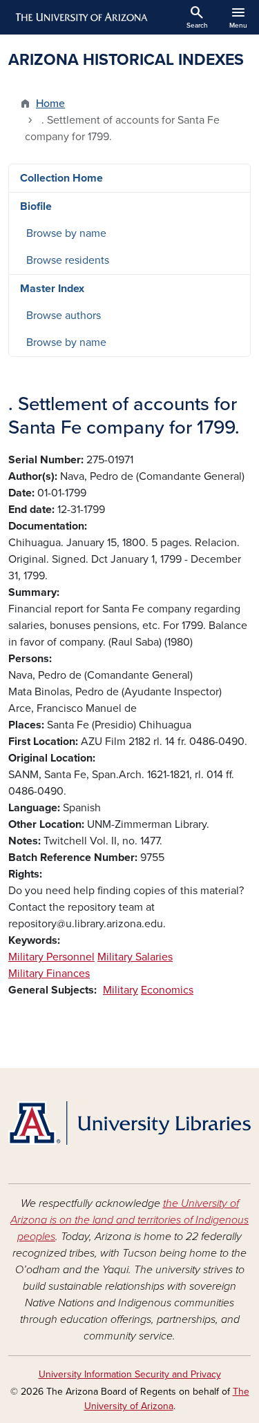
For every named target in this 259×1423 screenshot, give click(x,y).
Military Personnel (51, 957)
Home (50, 103)
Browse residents (67, 260)
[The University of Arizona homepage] (80, 17)
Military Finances (49, 973)
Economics (167, 990)
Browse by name (66, 233)
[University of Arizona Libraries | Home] (129, 1123)
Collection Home (61, 178)
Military (120, 990)
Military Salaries (135, 957)
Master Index (52, 289)
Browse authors (63, 315)
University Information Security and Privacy (130, 1374)
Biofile (36, 206)
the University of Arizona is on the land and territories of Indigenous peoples (129, 1220)
